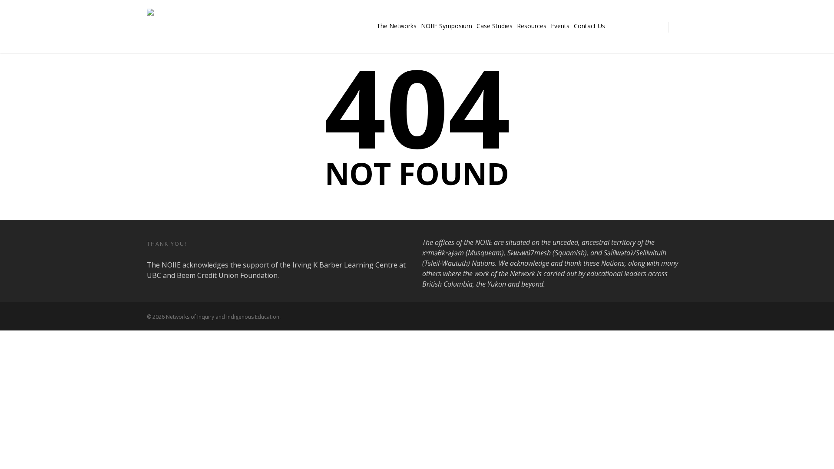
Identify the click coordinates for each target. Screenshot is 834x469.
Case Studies (495, 26)
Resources (531, 26)
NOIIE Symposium (446, 26)
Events (560, 26)
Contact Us (589, 26)
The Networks (397, 26)
